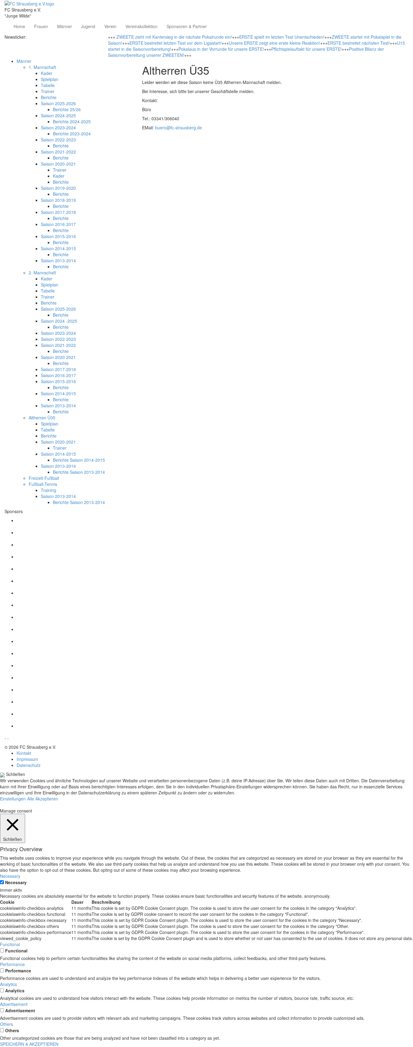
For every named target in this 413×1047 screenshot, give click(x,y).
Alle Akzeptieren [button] (42, 799)
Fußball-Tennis (43, 484)
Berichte (49, 97)
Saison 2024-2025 (58, 115)
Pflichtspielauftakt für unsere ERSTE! (306, 49)
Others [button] (6, 1024)
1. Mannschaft (42, 67)
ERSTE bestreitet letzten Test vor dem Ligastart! (175, 43)
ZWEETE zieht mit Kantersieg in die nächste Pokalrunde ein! (174, 37)
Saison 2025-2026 (58, 103)
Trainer (47, 91)
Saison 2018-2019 (58, 200)
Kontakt (24, 753)
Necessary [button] (10, 876)
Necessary (16, 882)
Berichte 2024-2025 (72, 121)
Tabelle (48, 85)
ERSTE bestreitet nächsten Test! (358, 43)
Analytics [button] (8, 984)
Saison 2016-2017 (58, 224)
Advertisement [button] (14, 1004)
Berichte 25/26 (67, 109)
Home (19, 26)
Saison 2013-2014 (58, 260)
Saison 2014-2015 (58, 248)
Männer (64, 26)
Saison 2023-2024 (58, 127)
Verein (110, 26)
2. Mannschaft (42, 273)
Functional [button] (10, 944)
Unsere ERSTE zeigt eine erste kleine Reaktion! (274, 43)
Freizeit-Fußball (44, 478)
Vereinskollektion (141, 26)
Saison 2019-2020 (58, 188)
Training (48, 490)
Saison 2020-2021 (58, 164)
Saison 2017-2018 (58, 212)
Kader (46, 73)
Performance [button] (12, 964)
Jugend (88, 26)
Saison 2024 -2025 (59, 321)
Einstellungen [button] (13, 799)
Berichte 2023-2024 (72, 134)
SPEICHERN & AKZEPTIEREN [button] (29, 1044)
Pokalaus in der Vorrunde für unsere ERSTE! (221, 49)
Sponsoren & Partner (187, 26)
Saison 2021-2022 (58, 152)
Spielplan (49, 79)
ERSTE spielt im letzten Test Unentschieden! (281, 37)
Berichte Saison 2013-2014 (79, 472)
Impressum (27, 759)
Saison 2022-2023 (58, 140)
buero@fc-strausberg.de (178, 127)
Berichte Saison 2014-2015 (79, 460)
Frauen (41, 26)
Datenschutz (29, 765)
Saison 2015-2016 (58, 236)
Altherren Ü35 (42, 418)
